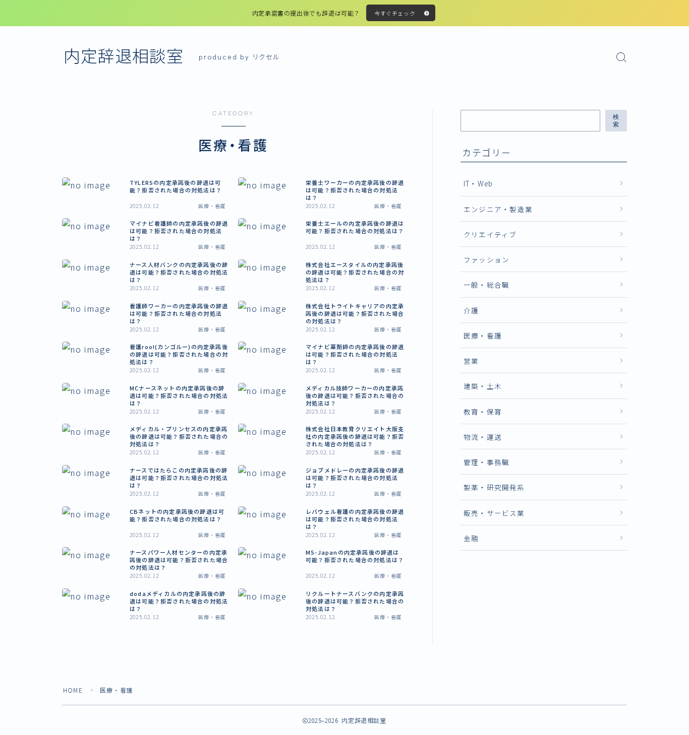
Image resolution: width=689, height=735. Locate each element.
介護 (471, 310)
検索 (616, 120)
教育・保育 (483, 412)
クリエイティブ (490, 234)
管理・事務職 (486, 462)
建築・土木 (483, 386)
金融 (471, 538)
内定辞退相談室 (124, 57)
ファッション (486, 259)
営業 (471, 361)
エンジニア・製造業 (498, 209)
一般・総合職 (486, 285)
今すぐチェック (394, 13)
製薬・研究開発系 (494, 487)
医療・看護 (483, 335)
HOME (73, 690)
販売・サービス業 (494, 513)
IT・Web (478, 183)
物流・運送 (483, 437)
